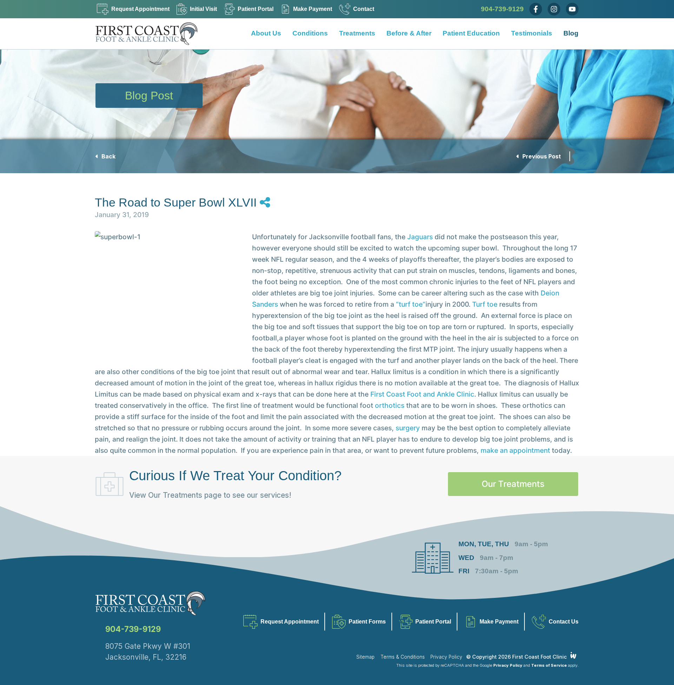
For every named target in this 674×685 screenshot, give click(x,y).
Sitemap (365, 657)
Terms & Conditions (403, 657)
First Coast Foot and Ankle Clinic (422, 394)
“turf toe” (410, 304)
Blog (571, 33)
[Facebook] (535, 9)
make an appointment (515, 450)
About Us (266, 33)
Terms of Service (549, 665)
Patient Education (471, 33)
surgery (408, 428)
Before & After (408, 33)
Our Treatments (513, 484)
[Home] (151, 33)
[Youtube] (572, 9)
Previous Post (541, 156)
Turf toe (484, 304)
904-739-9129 (502, 9)
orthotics (389, 405)
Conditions (310, 33)
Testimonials (531, 33)
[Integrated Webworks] (573, 655)
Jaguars (420, 237)
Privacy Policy (446, 657)
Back (107, 156)
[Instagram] (554, 9)
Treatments (357, 33)
